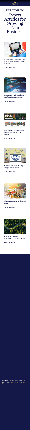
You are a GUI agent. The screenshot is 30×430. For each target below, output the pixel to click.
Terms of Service (16, 382)
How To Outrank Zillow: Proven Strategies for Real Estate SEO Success (14, 132)
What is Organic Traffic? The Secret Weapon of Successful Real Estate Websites (14, 62)
